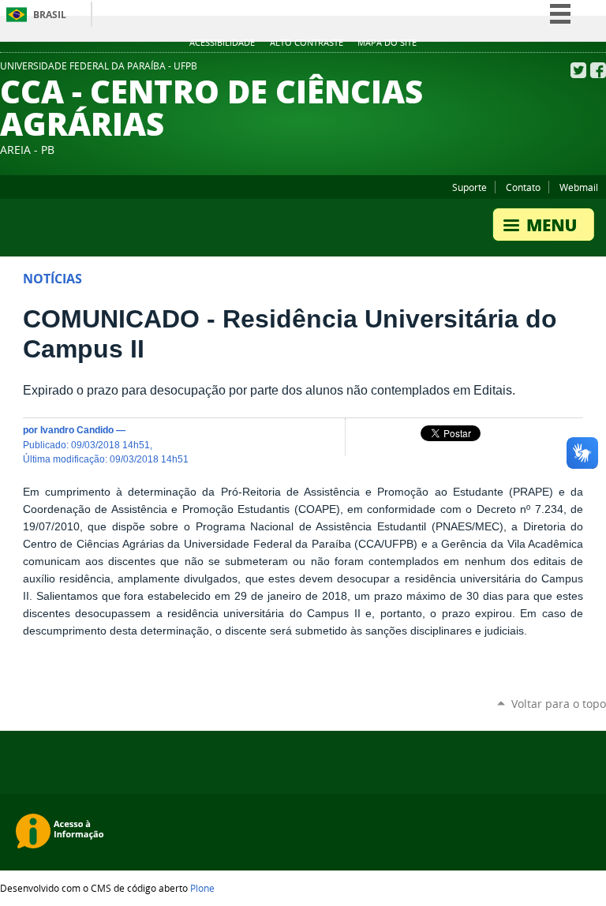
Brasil (49, 14)
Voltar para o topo (558, 703)
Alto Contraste (306, 42)
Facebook (598, 70)
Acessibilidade (222, 42)
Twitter (578, 70)
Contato (523, 187)
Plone (202, 888)
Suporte (469, 187)
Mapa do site (387, 42)
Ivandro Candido (77, 430)
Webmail (578, 187)
